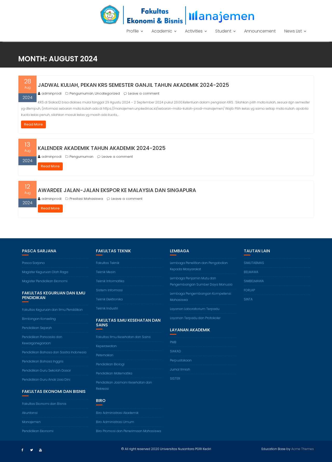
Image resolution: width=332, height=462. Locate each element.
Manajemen (31, 422)
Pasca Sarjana (33, 263)
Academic (161, 31)
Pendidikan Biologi (110, 364)
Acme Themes (302, 449)
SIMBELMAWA (254, 281)
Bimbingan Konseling (39, 318)
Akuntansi (30, 413)
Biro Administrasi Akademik (117, 413)
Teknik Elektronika (109, 299)
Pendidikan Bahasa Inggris (43, 361)
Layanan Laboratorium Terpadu (194, 309)
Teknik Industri (107, 308)
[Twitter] (31, 450)
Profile (133, 31)
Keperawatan (106, 346)
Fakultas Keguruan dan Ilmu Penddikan (52, 309)
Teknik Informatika (110, 281)
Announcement (260, 31)
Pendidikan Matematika (114, 373)
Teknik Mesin (105, 272)
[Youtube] (40, 450)
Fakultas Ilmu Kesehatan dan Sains (123, 337)
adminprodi (51, 93)
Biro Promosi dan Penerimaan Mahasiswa (128, 431)
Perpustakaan (181, 360)
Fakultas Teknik (107, 263)
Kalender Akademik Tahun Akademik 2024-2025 (101, 148)
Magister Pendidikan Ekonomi (44, 281)
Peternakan (104, 355)
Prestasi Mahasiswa (86, 198)
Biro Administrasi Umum (115, 422)
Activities (194, 31)
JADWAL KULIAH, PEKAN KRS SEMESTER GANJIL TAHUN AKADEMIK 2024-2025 (133, 85)
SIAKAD (175, 351)
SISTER (175, 378)
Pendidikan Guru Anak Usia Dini (46, 379)
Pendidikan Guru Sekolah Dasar (46, 370)
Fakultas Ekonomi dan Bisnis (44, 403)
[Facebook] (22, 450)
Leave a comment (143, 93)
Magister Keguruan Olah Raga (45, 272)
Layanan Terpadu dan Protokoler (195, 318)
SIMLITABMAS (254, 263)
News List (293, 31)
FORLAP (249, 290)
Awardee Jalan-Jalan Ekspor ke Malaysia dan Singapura (117, 190)
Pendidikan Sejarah (37, 328)
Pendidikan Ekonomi (37, 431)
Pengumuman (81, 93)
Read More (33, 124)
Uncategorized (107, 93)
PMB (173, 342)
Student (223, 31)
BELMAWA (251, 272)
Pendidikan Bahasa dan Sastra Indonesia (54, 352)
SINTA (248, 299)
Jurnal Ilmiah (180, 369)
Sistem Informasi (109, 290)
